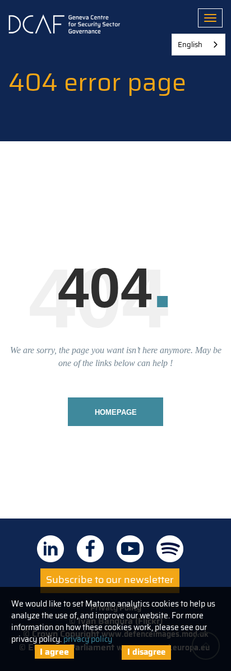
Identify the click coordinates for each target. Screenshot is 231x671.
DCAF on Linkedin (50, 548)
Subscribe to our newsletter (110, 579)
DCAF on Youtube (130, 548)
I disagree (146, 652)
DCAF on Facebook (90, 548)
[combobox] (198, 44)
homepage (116, 412)
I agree (54, 652)
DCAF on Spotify (169, 548)
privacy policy (87, 639)
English (190, 44)
